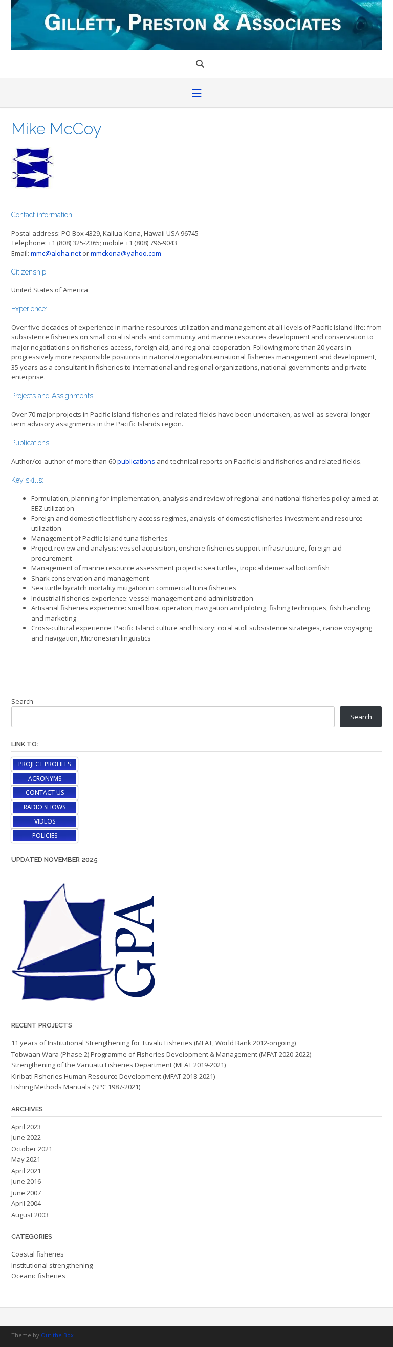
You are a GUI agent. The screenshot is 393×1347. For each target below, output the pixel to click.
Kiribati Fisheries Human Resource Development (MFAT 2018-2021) (113, 1076)
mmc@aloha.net (56, 253)
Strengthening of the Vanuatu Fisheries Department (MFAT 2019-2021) (118, 1064)
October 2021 (31, 1148)
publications (136, 461)
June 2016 (26, 1181)
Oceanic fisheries (38, 1276)
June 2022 (26, 1137)
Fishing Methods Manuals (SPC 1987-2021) (75, 1086)
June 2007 (26, 1192)
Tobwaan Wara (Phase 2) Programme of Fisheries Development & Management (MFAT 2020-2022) (161, 1054)
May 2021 (25, 1159)
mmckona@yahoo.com (126, 253)
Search (22, 701)
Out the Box (57, 1335)
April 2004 (26, 1203)
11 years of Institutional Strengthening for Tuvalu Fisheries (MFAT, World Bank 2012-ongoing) (153, 1042)
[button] (196, 94)
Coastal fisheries (37, 1254)
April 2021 (26, 1170)
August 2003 (30, 1214)
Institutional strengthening (52, 1265)
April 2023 (26, 1126)
